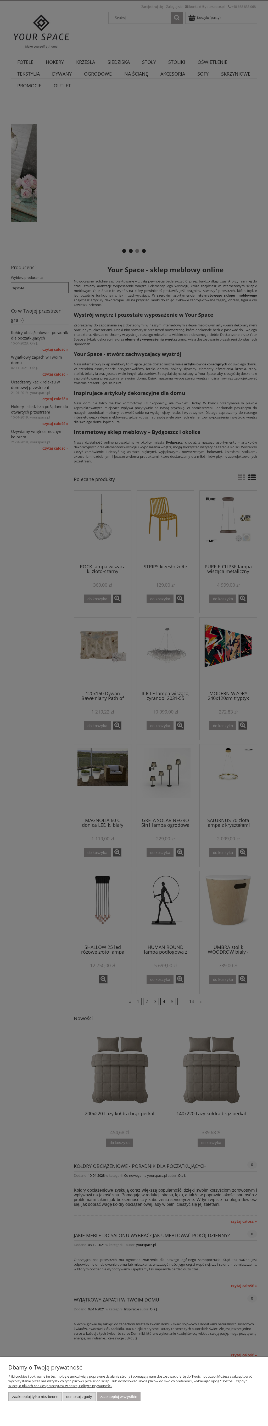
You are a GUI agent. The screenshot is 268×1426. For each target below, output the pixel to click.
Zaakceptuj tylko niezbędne (35, 1396)
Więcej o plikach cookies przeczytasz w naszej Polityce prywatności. (60, 1385)
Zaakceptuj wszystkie (118, 1396)
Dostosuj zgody (79, 1396)
